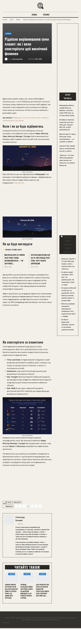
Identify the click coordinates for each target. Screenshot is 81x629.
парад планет (17, 502)
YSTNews (34, 618)
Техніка (46, 14)
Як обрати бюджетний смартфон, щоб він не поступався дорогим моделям (67, 324)
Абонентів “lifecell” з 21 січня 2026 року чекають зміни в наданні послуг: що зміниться (68, 264)
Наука (34, 14)
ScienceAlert (19, 183)
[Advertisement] (27, 82)
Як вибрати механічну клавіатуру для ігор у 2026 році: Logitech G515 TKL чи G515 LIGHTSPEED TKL (66, 125)
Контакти (6, 622)
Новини (8, 33)
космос (9, 502)
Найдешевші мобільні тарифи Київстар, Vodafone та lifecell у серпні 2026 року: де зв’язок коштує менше (66, 110)
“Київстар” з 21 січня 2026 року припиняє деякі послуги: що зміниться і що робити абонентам (67, 160)
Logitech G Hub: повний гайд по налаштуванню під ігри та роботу (67, 148)
